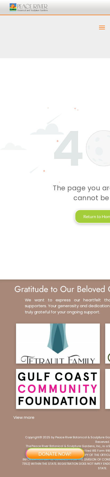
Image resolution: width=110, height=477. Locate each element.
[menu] (102, 27)
